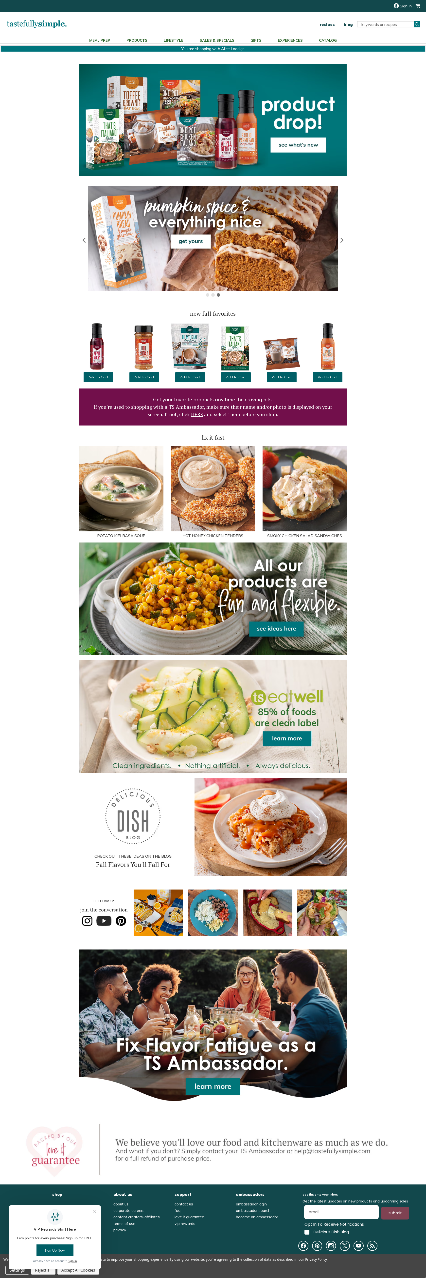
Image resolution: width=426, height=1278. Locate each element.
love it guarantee (189, 1216)
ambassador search (253, 1210)
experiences (290, 40)
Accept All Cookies (78, 1270)
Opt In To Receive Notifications (334, 1224)
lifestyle (173, 40)
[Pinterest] (317, 1245)
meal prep (99, 40)
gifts (256, 40)
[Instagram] (331, 1245)
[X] (344, 1245)
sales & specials (217, 40)
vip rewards (185, 1223)
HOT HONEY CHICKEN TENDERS (212, 535)
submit (395, 1213)
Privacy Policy (316, 1259)
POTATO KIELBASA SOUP (121, 535)
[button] (84, 240)
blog (348, 24)
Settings (17, 1270)
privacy (119, 1229)
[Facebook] (303, 1245)
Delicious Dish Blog (331, 1232)
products (136, 40)
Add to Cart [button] (98, 377)
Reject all (43, 1270)
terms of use (124, 1223)
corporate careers (128, 1210)
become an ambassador (257, 1216)
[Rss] (372, 1245)
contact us (184, 1203)
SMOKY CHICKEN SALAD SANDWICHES (304, 535)
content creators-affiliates (136, 1216)
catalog (328, 40)
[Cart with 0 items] (416, 6)
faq (177, 1210)
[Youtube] (358, 1245)
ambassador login (251, 1203)
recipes (327, 24)
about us (120, 1203)
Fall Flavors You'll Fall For (133, 864)
